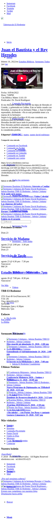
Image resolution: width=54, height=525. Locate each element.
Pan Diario (6, 319)
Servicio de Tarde (13, 255)
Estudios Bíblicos (26, 61)
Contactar (11, 443)
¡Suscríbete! (6, 454)
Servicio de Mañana (15, 238)
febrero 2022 (16, 134)
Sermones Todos (42, 61)
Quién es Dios (13, 436)
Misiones (11, 438)
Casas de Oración (14, 441)
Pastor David (12, 433)
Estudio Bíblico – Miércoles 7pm (24, 272)
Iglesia (9, 426)
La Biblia (5, 322)
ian (6, 64)
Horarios (10, 428)
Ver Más (4, 285)
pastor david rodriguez (39, 134)
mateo (26, 134)
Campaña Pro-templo (16, 431)
